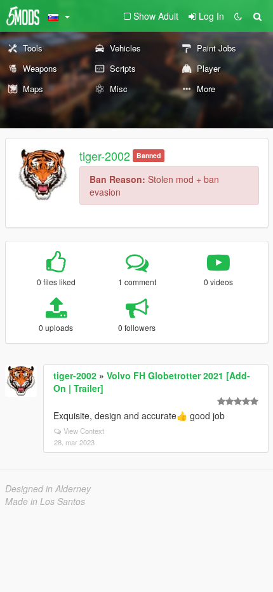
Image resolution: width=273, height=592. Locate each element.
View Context (83, 431)
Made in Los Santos (45, 501)
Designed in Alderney (48, 488)
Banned (148, 155)
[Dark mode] (238, 16)
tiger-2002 (104, 155)
